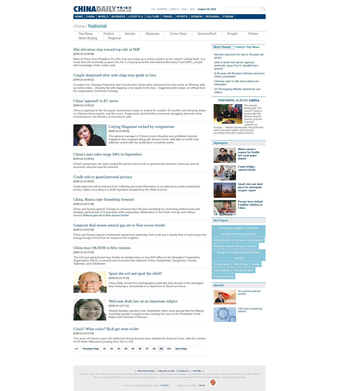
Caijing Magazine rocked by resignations (141, 126)
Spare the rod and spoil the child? (135, 273)
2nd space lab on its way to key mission (238, 240)
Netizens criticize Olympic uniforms (235, 246)
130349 (201, 385)
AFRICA (174, 9)
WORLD (103, 16)
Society (130, 33)
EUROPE (162, 9)
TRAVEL (167, 16)
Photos (253, 33)
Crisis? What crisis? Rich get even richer (106, 329)
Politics (109, 33)
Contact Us (184, 371)
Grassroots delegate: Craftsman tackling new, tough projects (239, 230)
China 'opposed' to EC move (95, 101)
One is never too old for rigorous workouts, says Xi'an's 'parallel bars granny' (236, 65)
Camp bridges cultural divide (246, 168)
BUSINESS (118, 16)
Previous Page (91, 348)
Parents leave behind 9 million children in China (250, 204)
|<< (76, 348)
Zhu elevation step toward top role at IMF (106, 49)
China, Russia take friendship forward (103, 199)
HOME (79, 16)
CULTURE (152, 16)
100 (169, 348)
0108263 (164, 385)
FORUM (228, 16)
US (153, 9)
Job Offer (197, 371)
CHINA (90, 16)
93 (119, 348)
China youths (222, 270)
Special (218, 285)
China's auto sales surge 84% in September (107, 154)
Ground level (222, 264)
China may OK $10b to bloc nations (101, 247)
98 (154, 348)
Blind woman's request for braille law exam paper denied (248, 154)
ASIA (184, 9)
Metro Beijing (88, 38)
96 (140, 348)
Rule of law (240, 264)
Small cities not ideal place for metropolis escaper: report (250, 187)
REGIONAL (212, 16)
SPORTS (182, 16)
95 (133, 348)
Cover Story (178, 33)
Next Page (181, 348)
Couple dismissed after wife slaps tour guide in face (114, 75)
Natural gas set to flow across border (106, 215)
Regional (114, 38)
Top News (86, 33)
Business (152, 33)
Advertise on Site (166, 371)
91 (104, 348)
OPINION (196, 16)
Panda (256, 264)
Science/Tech (207, 33)
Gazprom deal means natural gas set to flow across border (119, 225)
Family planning (223, 276)
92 (111, 348)
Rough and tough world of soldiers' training (238, 255)
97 (147, 348)
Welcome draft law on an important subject (143, 301)
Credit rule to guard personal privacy (102, 177)
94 (126, 348)
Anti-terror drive (243, 270)
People (232, 33)
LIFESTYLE (135, 16)
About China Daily (146, 371)
